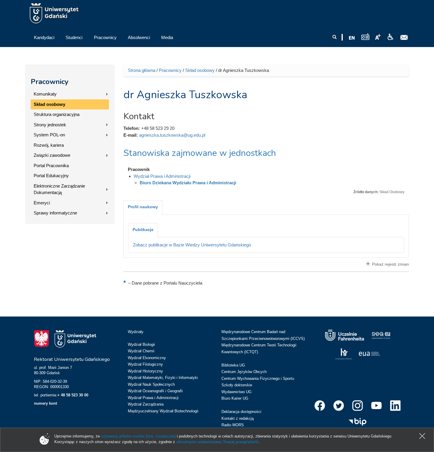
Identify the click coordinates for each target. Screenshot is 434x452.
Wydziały (135, 332)
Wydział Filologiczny (145, 364)
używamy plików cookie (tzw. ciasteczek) (138, 436)
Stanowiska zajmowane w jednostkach (199, 153)
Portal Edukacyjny (51, 175)
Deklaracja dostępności (241, 411)
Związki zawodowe (52, 155)
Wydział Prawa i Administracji (162, 176)
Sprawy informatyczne (55, 212)
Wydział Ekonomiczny (147, 358)
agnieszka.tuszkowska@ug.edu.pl (172, 135)
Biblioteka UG (233, 365)
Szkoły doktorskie (236, 385)
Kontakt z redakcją (237, 418)
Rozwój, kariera (49, 145)
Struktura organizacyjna (56, 114)
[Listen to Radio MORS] (365, 36)
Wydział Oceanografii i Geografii (155, 391)
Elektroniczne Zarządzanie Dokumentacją (59, 189)
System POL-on (49, 134)
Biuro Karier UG (234, 398)
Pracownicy (49, 81)
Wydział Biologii (141, 344)
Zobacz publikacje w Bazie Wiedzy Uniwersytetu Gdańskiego (192, 244)
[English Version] (352, 38)
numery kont (45, 403)
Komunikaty (45, 93)
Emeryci (42, 202)
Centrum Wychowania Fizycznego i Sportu (257, 378)
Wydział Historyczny (145, 371)
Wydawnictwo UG (236, 392)
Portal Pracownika (51, 165)
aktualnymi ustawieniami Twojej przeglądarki (217, 442)
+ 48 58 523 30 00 (72, 395)
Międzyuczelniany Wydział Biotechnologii (163, 411)
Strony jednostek (50, 124)
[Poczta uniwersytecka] (404, 37)
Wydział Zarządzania (146, 404)
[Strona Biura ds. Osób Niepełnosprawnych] (390, 37)
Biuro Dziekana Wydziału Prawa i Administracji (188, 182)
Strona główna (141, 70)
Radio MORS (232, 425)
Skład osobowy (49, 104)
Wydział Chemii (141, 351)
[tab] (142, 207)
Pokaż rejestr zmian (390, 264)
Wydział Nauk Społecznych (151, 384)
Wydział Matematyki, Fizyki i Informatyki (163, 377)
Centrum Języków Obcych (244, 371)
